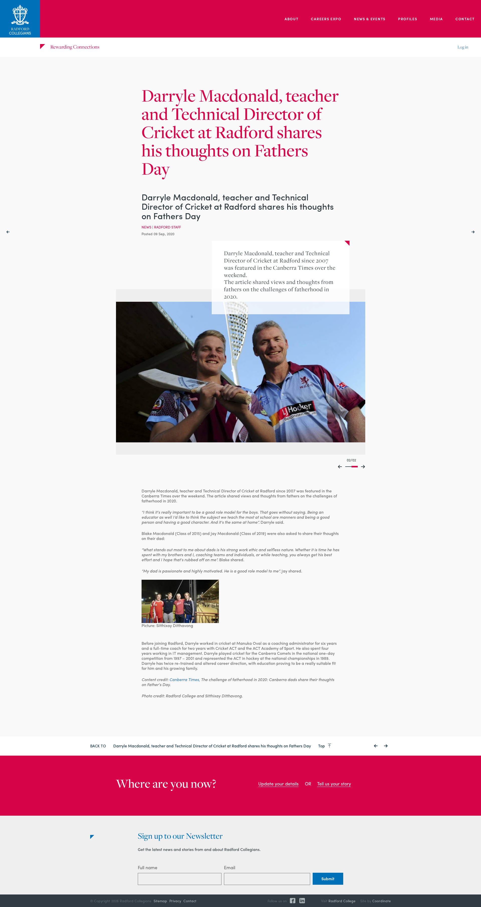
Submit (327, 878)
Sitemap (160, 900)
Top (322, 746)
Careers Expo (326, 18)
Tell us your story (334, 783)
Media (436, 18)
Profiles (407, 18)
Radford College (341, 900)
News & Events (370, 18)
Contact (465, 18)
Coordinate (381, 900)
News (146, 226)
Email (229, 867)
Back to (98, 746)
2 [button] (354, 466)
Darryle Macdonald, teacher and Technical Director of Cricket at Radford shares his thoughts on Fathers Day (212, 746)
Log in (462, 47)
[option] (240, 372)
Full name (147, 867)
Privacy (175, 900)
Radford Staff (167, 226)
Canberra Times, (184, 679)
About (292, 18)
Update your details (278, 783)
